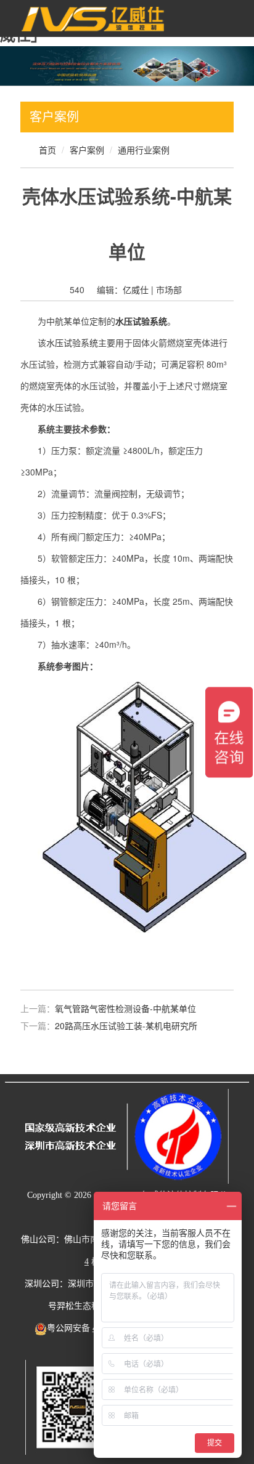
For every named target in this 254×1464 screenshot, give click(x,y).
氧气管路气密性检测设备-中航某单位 (125, 1008)
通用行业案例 (144, 150)
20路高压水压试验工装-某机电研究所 (126, 1025)
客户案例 (87, 150)
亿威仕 (136, 289)
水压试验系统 (72, 342)
